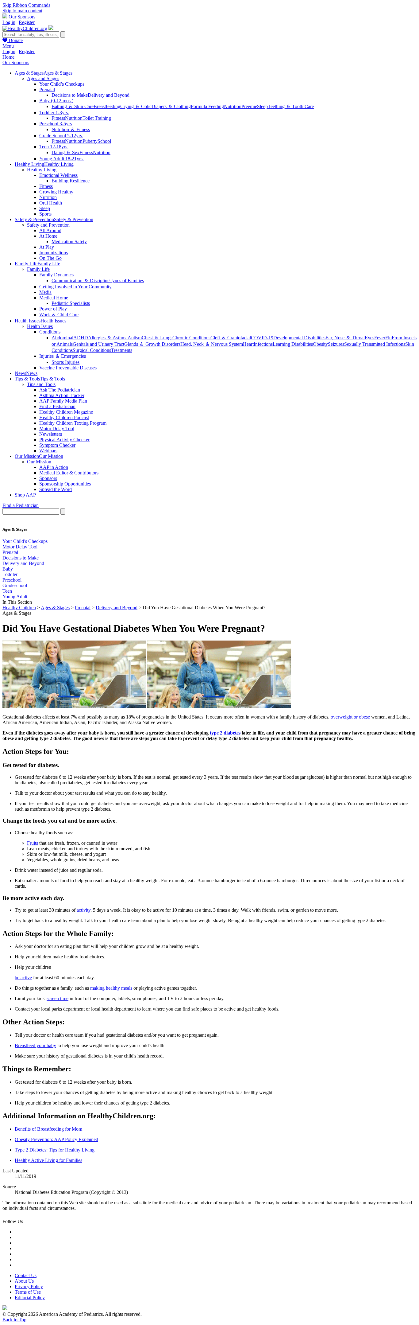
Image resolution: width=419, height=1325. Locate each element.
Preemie (249, 106)
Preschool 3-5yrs (55, 123)
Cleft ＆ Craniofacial (230, 337)
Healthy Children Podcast (64, 417)
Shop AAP (25, 494)
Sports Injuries (65, 362)
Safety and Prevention (48, 225)
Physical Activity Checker (64, 439)
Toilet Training (97, 118)
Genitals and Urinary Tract (98, 344)
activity (83, 910)
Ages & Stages (55, 607)
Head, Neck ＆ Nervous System (211, 344)
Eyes (369, 337)
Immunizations (53, 252)
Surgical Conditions (92, 350)
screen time (57, 998)
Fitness (58, 118)
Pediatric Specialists (71, 303)
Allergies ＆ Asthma (108, 337)
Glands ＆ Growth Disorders (152, 344)
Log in (8, 22)
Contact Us (26, 1275)
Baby (7, 568)
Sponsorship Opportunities (65, 483)
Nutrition (232, 106)
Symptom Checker (57, 445)
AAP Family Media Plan (63, 400)
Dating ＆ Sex (65, 152)
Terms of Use (28, 1292)
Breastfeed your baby (35, 1045)
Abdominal (62, 337)
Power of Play (53, 308)
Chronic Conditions (191, 337)
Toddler (9, 574)
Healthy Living (41, 169)
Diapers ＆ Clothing (171, 106)
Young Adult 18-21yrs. (61, 158)
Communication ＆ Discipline (81, 280)
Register (27, 22)
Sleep (262, 106)
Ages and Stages (43, 78)
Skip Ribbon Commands (26, 5)
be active (23, 977)
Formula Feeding (207, 106)
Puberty (90, 141)
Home (8, 57)
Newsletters (50, 434)
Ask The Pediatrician (59, 389)
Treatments (121, 350)
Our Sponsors (22, 16)
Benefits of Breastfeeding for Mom (48, 1129)
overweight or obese (350, 716)
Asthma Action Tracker (61, 395)
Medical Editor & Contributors (68, 472)
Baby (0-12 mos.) (56, 100)
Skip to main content (22, 10)
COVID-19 (262, 337)
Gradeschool (14, 585)
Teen (7, 591)
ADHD (80, 337)
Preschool (11, 580)
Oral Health (50, 202)
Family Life (38, 269)
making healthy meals (111, 988)
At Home (48, 236)
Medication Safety (69, 241)
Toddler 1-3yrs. (54, 112)
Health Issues (40, 326)
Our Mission (39, 461)
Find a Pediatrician (57, 406)
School (104, 141)
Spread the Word (55, 489)
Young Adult (14, 596)
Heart (248, 344)
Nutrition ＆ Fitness (71, 129)
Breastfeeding (107, 106)
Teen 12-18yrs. (53, 146)
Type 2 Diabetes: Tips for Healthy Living (54, 1149)
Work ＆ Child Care (59, 314)
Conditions (49, 331)
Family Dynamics (56, 274)
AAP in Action (53, 467)
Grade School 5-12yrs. (61, 135)
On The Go (50, 258)
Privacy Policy (29, 1286)
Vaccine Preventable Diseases (68, 367)
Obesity (320, 344)
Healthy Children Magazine (66, 412)
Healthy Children (19, 607)
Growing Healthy (56, 191)
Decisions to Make (70, 95)
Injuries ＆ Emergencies (62, 356)
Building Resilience (71, 180)
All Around (50, 230)
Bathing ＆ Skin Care (73, 106)
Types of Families (127, 280)
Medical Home (53, 297)
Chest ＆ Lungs (157, 337)
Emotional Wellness (58, 175)
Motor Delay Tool (56, 428)
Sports (45, 213)
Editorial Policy (30, 1297)
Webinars (48, 450)
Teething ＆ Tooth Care (291, 106)
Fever (379, 337)
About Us (24, 1281)
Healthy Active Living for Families (48, 1160)
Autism (135, 337)
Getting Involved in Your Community (75, 286)
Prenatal (47, 89)
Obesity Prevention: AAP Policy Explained (56, 1139)
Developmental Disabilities (299, 337)
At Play (46, 247)
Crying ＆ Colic (136, 106)
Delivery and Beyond (108, 95)
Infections (263, 344)
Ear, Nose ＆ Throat (345, 337)
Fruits (32, 843)
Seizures (336, 344)
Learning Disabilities (293, 344)
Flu (388, 337)
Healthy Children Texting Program (72, 423)
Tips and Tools (41, 384)
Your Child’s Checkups (61, 84)
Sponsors (48, 478)
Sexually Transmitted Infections (374, 344)
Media (45, 292)
